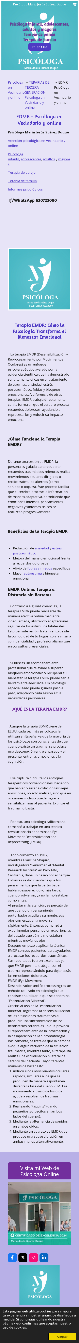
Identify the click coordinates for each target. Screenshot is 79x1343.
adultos (49, 159)
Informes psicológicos (25, 189)
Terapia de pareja (21, 172)
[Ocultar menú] (4, 4)
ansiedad (42, 548)
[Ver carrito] (74, 4)
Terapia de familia (22, 180)
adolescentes (31, 159)
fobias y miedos (40, 568)
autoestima (33, 573)
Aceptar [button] (62, 1337)
